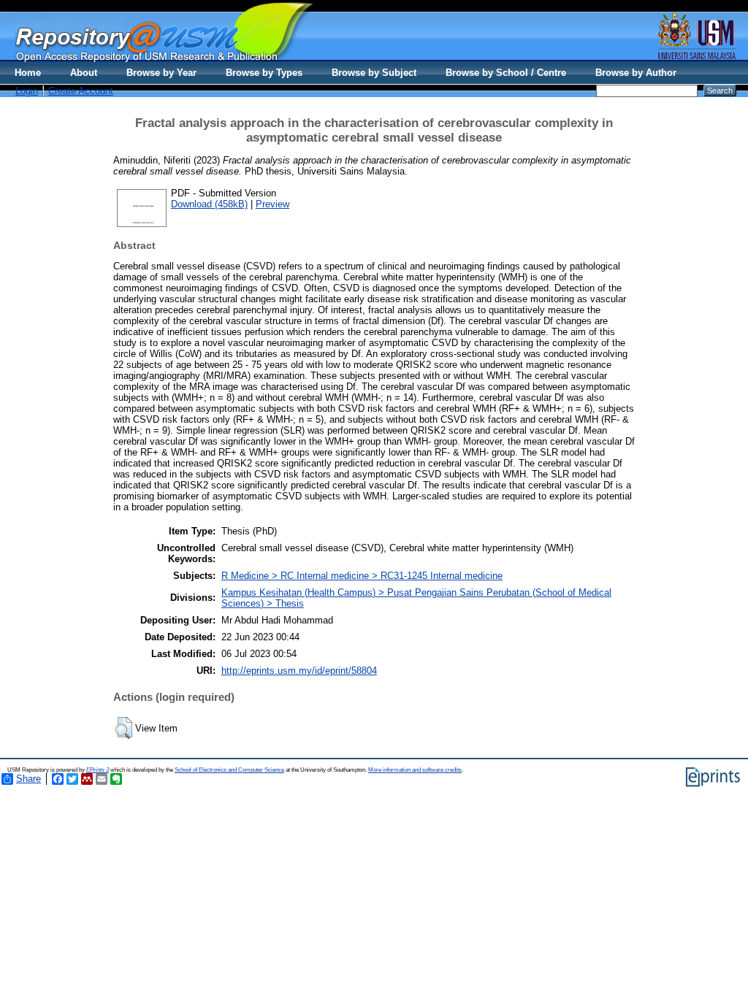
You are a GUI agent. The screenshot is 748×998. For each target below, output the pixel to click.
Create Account (80, 90)
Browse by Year (161, 72)
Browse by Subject (374, 72)
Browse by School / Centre (506, 72)
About (83, 72)
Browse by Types (264, 72)
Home (28, 72)
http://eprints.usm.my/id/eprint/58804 (299, 670)
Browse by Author (635, 72)
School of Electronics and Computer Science (229, 770)
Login (26, 90)
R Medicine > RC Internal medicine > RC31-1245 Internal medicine (362, 575)
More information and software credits (415, 770)
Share (28, 778)
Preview (272, 204)
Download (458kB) (209, 204)
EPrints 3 (97, 770)
